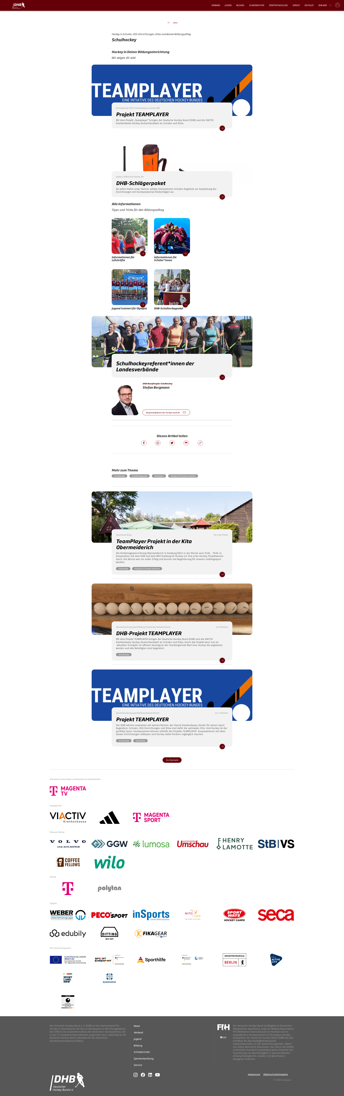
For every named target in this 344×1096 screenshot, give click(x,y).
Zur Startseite (172, 760)
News (137, 1025)
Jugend (228, 5)
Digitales (308, 5)
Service (296, 5)
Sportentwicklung (278, 5)
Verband (215, 5)
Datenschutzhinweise (275, 1074)
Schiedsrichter (256, 5)
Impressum (254, 1074)
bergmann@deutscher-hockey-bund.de (163, 412)
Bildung (240, 5)
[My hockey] (337, 5)
